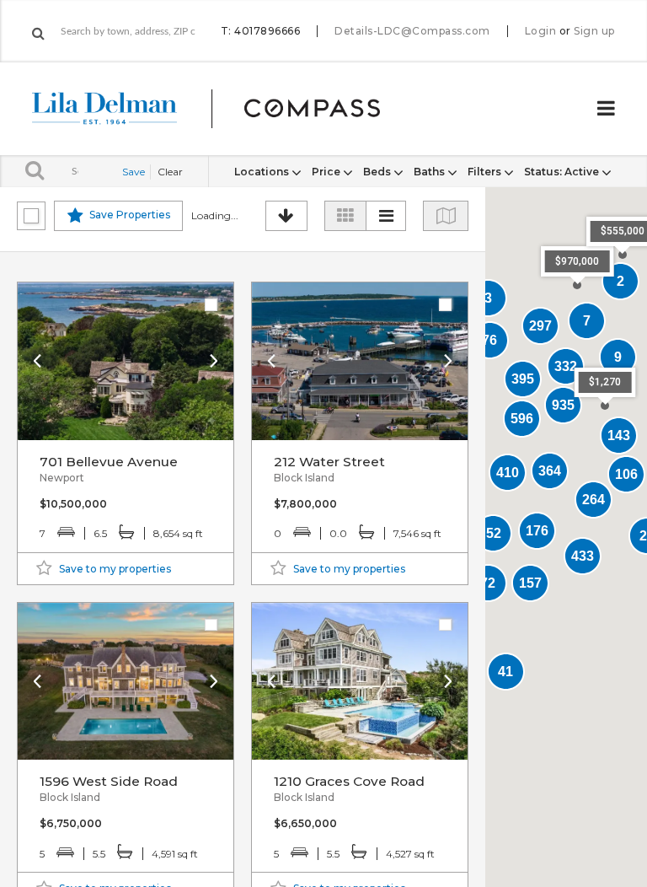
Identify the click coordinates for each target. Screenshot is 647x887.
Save (133, 171)
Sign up (594, 31)
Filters (486, 171)
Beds (378, 171)
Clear (170, 171)
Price (327, 171)
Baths (430, 171)
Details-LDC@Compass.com (412, 30)
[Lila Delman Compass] (226, 109)
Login (541, 31)
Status (561, 171)
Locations (262, 171)
